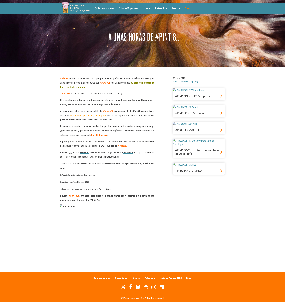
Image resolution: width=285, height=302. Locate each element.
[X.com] (123, 287)
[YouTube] (146, 287)
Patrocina (161, 8)
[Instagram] (153, 287)
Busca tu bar (121, 277)
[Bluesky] (138, 287)
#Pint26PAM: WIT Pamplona (192, 96)
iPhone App (136, 163)
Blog (187, 8)
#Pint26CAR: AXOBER (188, 130)
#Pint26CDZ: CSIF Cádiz (189, 113)
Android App (122, 163)
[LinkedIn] (162, 287)
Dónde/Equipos (128, 8)
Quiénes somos (104, 8)
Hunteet (84, 152)
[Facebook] (130, 287)
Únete (146, 8)
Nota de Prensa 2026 (171, 277)
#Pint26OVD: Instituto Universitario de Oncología (197, 151)
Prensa (175, 8)
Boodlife (128, 152)
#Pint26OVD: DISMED (188, 170)
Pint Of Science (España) (185, 81)
